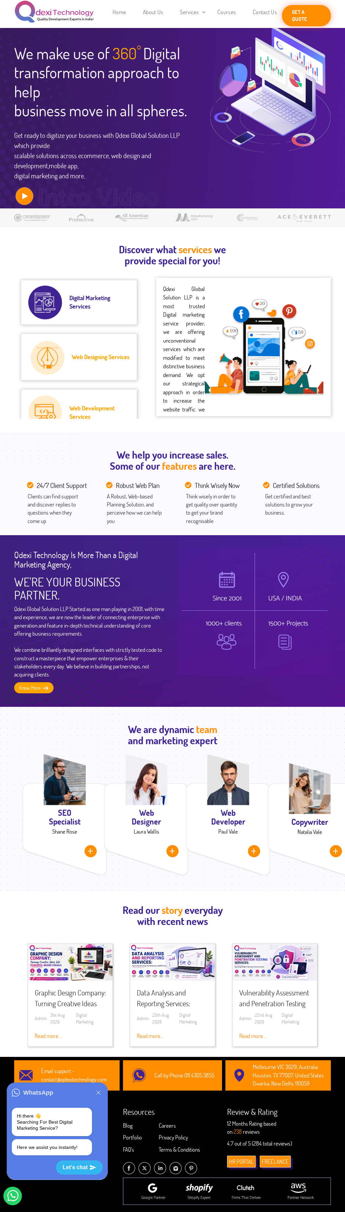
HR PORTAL (241, 1161)
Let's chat (75, 1167)
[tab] (79, 302)
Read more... (48, 1036)
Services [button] (190, 12)
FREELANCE (275, 1161)
